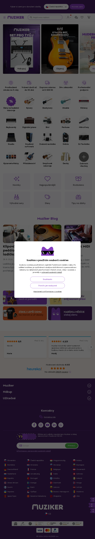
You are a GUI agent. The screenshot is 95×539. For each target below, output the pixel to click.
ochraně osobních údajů (51, 272)
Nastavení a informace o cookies (48, 291)
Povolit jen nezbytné (47, 285)
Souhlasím (47, 279)
